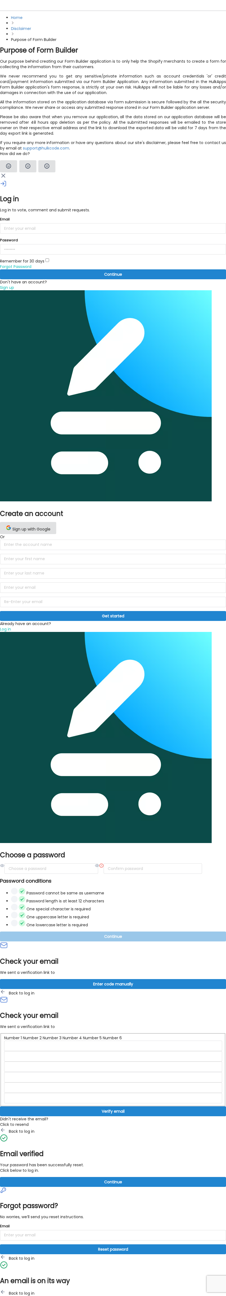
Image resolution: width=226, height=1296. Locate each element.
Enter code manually (113, 984)
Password (9, 240)
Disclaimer (21, 28)
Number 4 (72, 1038)
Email (5, 219)
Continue (113, 274)
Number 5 (92, 1038)
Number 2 (32, 1038)
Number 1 (13, 1038)
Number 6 (112, 1038)
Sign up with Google (30, 529)
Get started (113, 616)
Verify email (113, 1111)
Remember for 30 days (22, 261)
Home (17, 17)
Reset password (113, 1249)
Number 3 (52, 1038)
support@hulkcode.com (46, 148)
